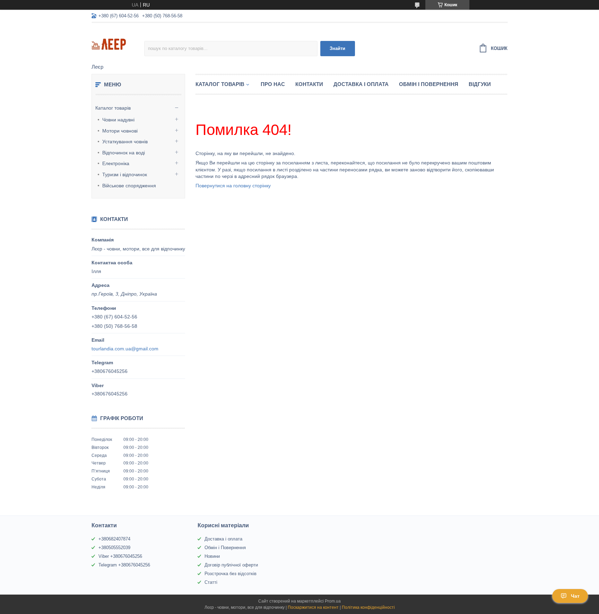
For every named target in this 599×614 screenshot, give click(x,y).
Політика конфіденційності (368, 607)
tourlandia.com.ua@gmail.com (125, 348)
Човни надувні (118, 119)
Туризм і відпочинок (124, 174)
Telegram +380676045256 (124, 565)
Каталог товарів (113, 108)
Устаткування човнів (125, 141)
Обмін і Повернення (428, 84)
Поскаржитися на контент (313, 607)
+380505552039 (114, 547)
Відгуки (480, 84)
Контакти (309, 84)
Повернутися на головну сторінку (233, 185)
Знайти (337, 48)
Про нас (273, 84)
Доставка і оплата (223, 538)
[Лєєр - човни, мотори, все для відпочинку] (118, 43)
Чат (575, 596)
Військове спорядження (129, 185)
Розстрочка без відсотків (231, 573)
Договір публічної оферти (231, 565)
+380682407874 (114, 538)
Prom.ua (333, 601)
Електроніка (115, 163)
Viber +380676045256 (120, 556)
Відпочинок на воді (123, 152)
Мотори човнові (120, 131)
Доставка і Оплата (361, 84)
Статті (211, 582)
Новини (212, 556)
